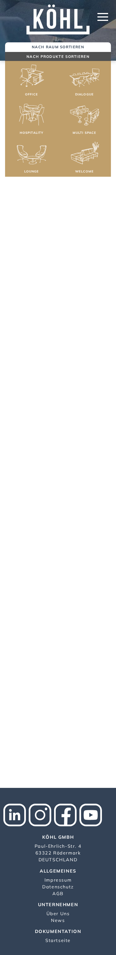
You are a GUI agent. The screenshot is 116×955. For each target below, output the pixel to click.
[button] (31, 81)
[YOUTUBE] (92, 814)
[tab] (58, 47)
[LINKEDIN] (16, 814)
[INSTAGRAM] (41, 814)
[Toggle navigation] (102, 17)
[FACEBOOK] (66, 814)
